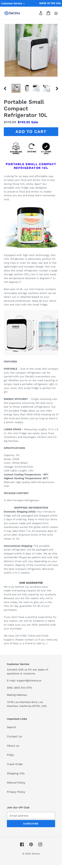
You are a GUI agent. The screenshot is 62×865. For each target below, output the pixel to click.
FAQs (10, 755)
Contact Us (14, 736)
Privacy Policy (16, 791)
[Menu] (56, 13)
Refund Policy (16, 782)
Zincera (36, 853)
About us (13, 745)
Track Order (15, 764)
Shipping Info (16, 773)
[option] (16, 88)
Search (11, 727)
